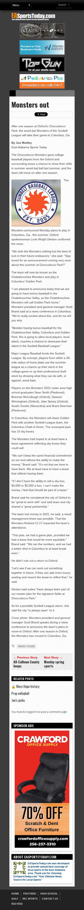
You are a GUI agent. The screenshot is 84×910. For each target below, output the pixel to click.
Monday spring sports (54, 664)
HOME (15, 893)
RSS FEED (17, 904)
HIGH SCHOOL (49, 893)
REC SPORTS (30, 898)
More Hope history (25, 686)
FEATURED (29, 893)
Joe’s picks (18, 700)
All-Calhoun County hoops (26, 664)
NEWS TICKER (26, 646)
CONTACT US (50, 898)
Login (64, 712)
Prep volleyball (20, 693)
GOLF (14, 898)
